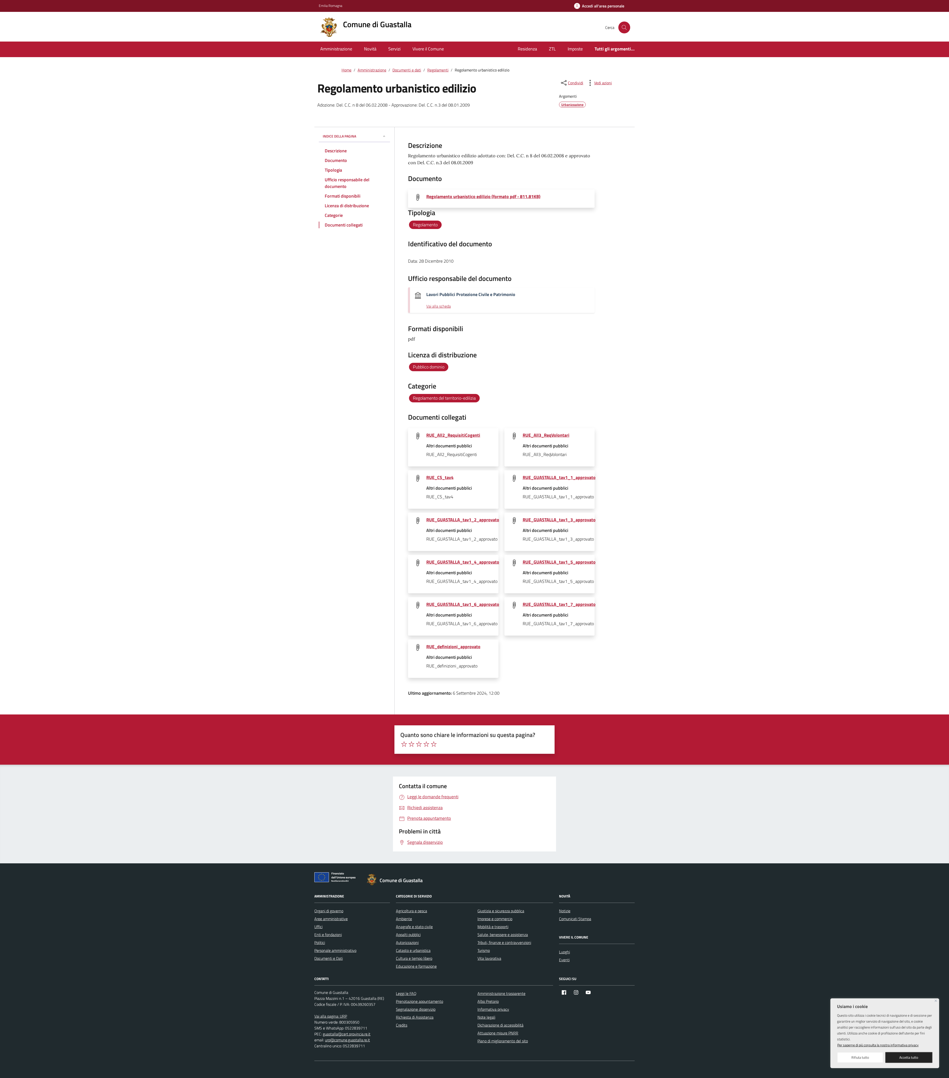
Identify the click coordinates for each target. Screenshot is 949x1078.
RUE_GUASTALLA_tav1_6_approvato (462, 604)
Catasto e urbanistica (413, 950)
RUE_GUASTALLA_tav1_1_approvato (559, 477)
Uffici (318, 927)
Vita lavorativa (489, 958)
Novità (370, 49)
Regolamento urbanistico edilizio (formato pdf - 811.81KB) (483, 196)
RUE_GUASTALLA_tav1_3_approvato (559, 519)
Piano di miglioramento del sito (502, 1041)
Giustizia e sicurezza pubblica (500, 911)
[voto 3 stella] (419, 744)
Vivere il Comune (428, 49)
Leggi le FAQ (406, 993)
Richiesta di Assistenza (414, 1017)
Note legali (486, 1017)
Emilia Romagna (330, 5)
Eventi (564, 960)
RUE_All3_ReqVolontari (546, 435)
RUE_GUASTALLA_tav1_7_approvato (559, 604)
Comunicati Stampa (575, 919)
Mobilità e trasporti (492, 927)
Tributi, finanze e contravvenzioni (504, 942)
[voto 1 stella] (404, 744)
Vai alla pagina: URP (330, 1016)
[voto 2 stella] (411, 744)
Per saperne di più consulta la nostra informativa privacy (878, 1045)
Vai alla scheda (438, 306)
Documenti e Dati (328, 958)
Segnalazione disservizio (415, 1009)
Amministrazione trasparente (501, 993)
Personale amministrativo (335, 950)
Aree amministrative (331, 919)
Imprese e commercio (494, 919)
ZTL (552, 49)
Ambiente (404, 919)
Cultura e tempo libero (414, 958)
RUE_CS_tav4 (439, 477)
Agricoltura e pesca (411, 911)
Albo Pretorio (488, 1001)
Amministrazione (336, 49)
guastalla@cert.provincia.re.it (346, 1034)
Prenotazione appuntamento (419, 1001)
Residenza (527, 49)
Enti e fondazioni (328, 935)
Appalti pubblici (408, 935)
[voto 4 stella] (426, 744)
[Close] (936, 1001)
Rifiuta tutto (860, 1057)
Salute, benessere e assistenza (502, 935)
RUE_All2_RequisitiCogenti (453, 435)
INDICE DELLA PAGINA (339, 136)
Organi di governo (328, 911)
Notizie (564, 911)
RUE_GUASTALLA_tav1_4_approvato (462, 562)
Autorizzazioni (407, 942)
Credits (401, 1025)
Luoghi (564, 952)
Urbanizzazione (572, 104)
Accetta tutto (908, 1057)
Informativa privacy (493, 1009)
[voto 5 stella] (433, 744)
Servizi (394, 49)
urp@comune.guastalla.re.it (347, 1040)
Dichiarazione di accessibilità (500, 1025)
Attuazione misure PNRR (497, 1033)
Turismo (483, 950)
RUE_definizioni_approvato (453, 646)
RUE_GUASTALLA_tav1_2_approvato (462, 519)
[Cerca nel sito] (624, 27)
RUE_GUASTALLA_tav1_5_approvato (559, 562)
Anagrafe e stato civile (414, 927)
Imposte (575, 49)
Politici (319, 942)
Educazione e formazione (416, 966)
